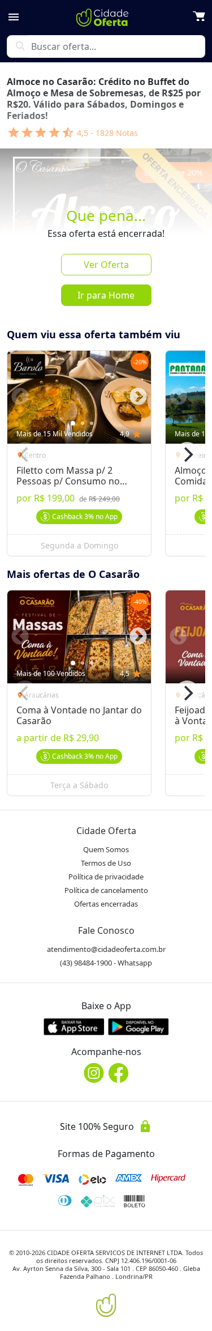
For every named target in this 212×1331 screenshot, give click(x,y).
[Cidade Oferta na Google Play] (138, 1026)
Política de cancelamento (106, 890)
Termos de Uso (106, 863)
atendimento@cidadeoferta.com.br (106, 949)
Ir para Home (106, 295)
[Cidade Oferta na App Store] (74, 1026)
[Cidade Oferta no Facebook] (119, 1073)
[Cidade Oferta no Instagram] (94, 1073)
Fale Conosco (106, 930)
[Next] (187, 454)
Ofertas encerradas (106, 904)
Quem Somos (106, 849)
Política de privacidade (106, 876)
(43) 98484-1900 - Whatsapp (106, 963)
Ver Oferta (106, 264)
